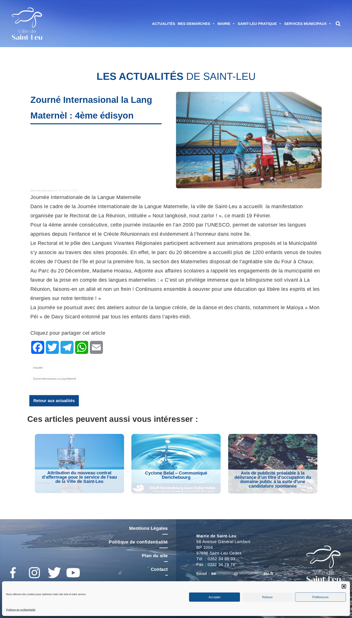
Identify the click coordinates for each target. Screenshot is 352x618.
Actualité (38, 367)
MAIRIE (224, 24)
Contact (159, 569)
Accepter (215, 597)
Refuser (267, 597)
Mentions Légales (148, 528)
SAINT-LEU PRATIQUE (257, 24)
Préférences (320, 597)
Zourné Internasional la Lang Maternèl (54, 378)
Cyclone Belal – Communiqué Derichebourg (176, 475)
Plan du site (155, 555)
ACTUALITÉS (163, 24)
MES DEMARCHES (194, 24)
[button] (344, 586)
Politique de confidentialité (20, 609)
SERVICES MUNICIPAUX (305, 24)
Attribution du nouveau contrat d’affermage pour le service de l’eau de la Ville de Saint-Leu (79, 477)
